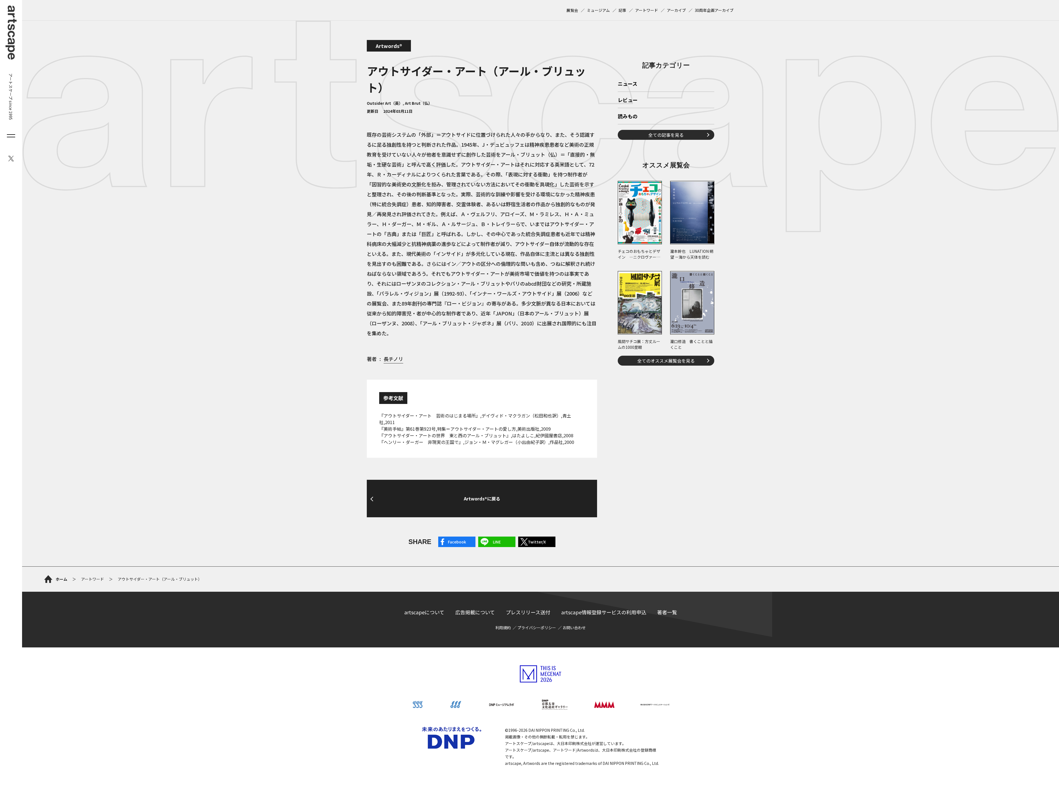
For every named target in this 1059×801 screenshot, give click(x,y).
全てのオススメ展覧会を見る (666, 360)
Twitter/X (537, 542)
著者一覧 (667, 612)
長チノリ (393, 358)
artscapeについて (424, 612)
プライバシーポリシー (536, 627)
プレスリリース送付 (528, 612)
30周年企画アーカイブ (714, 10)
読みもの (628, 117)
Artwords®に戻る (482, 498)
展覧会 (572, 10)
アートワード (646, 10)
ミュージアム (598, 10)
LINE (497, 542)
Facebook (457, 542)
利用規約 (503, 627)
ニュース (627, 84)
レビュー (628, 100)
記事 (622, 10)
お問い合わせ (574, 627)
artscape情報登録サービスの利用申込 (603, 612)
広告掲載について (475, 612)
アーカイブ (676, 10)
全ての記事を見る (666, 135)
